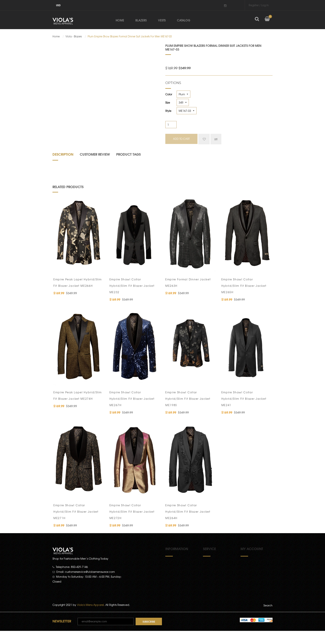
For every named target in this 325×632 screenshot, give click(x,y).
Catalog (183, 20)
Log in (265, 5)
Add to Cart (69, 267)
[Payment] (256, 620)
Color (168, 94)
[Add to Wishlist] (204, 139)
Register (254, 5)
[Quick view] (99, 268)
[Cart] (267, 22)
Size (167, 102)
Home (120, 20)
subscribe (149, 621)
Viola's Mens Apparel (90, 605)
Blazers (141, 20)
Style (168, 111)
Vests (162, 20)
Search (268, 605)
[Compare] (215, 139)
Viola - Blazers (73, 36)
